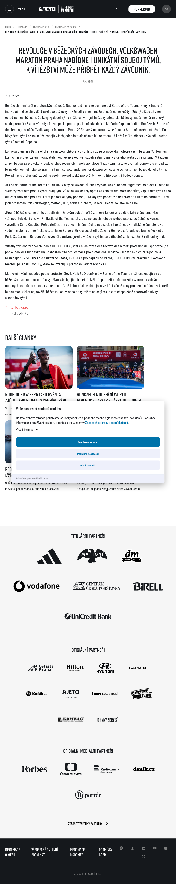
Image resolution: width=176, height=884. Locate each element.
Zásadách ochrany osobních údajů (106, 422)
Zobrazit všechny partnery (85, 823)
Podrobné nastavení (88, 453)
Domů (8, 27)
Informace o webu (12, 852)
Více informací (25, 429)
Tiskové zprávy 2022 (65, 27)
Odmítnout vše (88, 465)
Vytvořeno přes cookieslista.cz (32, 478)
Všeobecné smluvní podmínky (44, 852)
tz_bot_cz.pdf (20, 307)
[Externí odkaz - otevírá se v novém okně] (49, 556)
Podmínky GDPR (105, 852)
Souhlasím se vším (88, 442)
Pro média (22, 27)
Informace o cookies (77, 852)
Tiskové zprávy (41, 27)
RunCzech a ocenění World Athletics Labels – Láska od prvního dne (110, 397)
